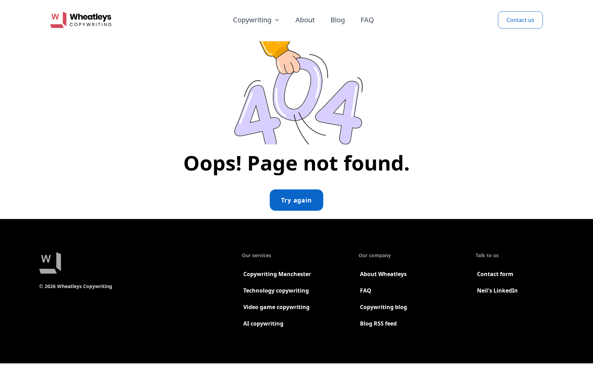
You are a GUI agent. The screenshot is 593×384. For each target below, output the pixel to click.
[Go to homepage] (81, 20)
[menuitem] (256, 20)
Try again (296, 200)
